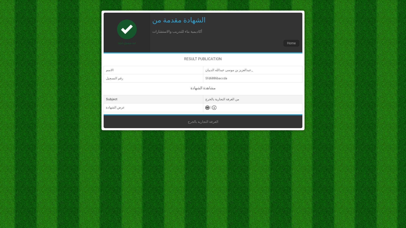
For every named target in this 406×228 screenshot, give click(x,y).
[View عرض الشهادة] (207, 107)
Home (291, 43)
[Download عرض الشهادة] (214, 107)
